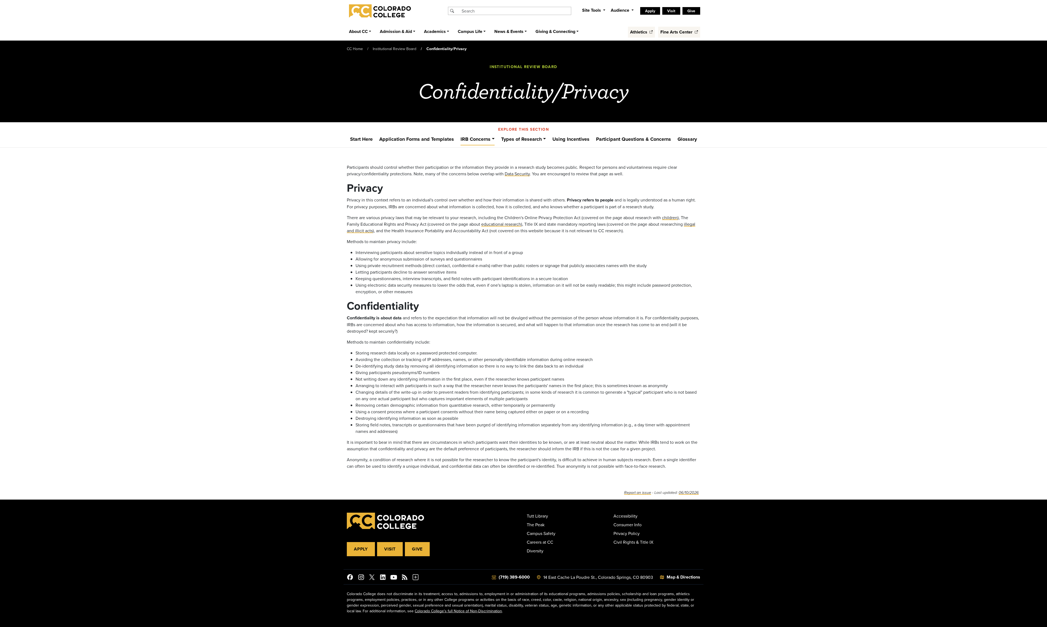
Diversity (535, 551)
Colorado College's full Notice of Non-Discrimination (458, 611)
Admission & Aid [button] (396, 31)
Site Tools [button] (592, 10)
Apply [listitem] (650, 11)
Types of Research (521, 139)
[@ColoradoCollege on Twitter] (372, 578)
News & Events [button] (509, 31)
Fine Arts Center (677, 32)
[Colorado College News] (404, 578)
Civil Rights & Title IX (633, 542)
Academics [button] (435, 31)
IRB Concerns (476, 139)
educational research (501, 224)
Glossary (687, 139)
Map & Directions (683, 577)
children (670, 218)
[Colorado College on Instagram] (361, 578)
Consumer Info (627, 525)
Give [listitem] (691, 11)
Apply (361, 549)
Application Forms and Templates (416, 139)
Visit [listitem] (671, 11)
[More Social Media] (415, 578)
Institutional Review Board (394, 48)
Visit (390, 549)
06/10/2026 (689, 492)
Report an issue (637, 492)
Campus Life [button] (470, 31)
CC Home (355, 48)
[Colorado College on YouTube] (393, 578)
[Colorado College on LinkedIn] (383, 578)
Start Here (361, 139)
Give (417, 549)
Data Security (517, 174)
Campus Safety (541, 533)
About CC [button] (358, 31)
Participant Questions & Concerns (633, 139)
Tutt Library (537, 516)
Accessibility (625, 516)
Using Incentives (570, 139)
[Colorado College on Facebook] (350, 578)
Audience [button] (620, 10)
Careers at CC (540, 542)
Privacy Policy (626, 533)
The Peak (535, 525)
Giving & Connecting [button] (555, 31)
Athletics (639, 32)
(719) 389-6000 (514, 577)
